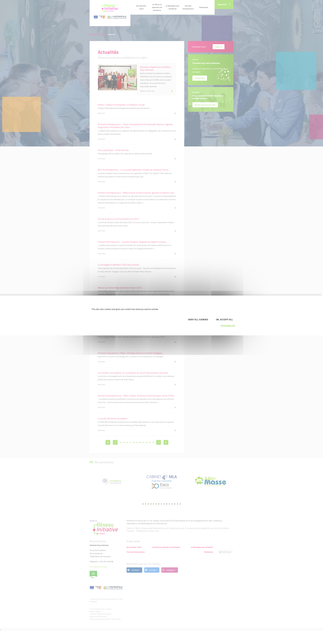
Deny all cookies (198, 319)
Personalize (228, 326)
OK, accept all (224, 319)
